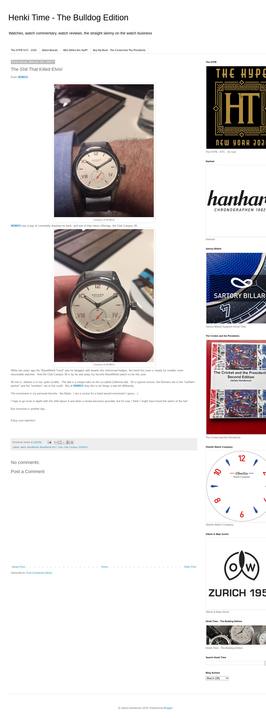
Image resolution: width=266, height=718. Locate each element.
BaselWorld (32, 447)
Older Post (190, 566)
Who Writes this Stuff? (75, 50)
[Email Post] (49, 442)
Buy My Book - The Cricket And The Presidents (119, 50)
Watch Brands (50, 50)
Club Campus (71, 447)
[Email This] (56, 442)
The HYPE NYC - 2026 (24, 50)
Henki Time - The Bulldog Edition (68, 17)
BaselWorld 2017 (48, 447)
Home (104, 566)
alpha (23, 447)
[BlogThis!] (60, 442)
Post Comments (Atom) (39, 572)
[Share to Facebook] (68, 442)
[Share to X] (64, 442)
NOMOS (23, 77)
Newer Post (18, 566)
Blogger (168, 708)
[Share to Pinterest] (72, 442)
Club (60, 447)
